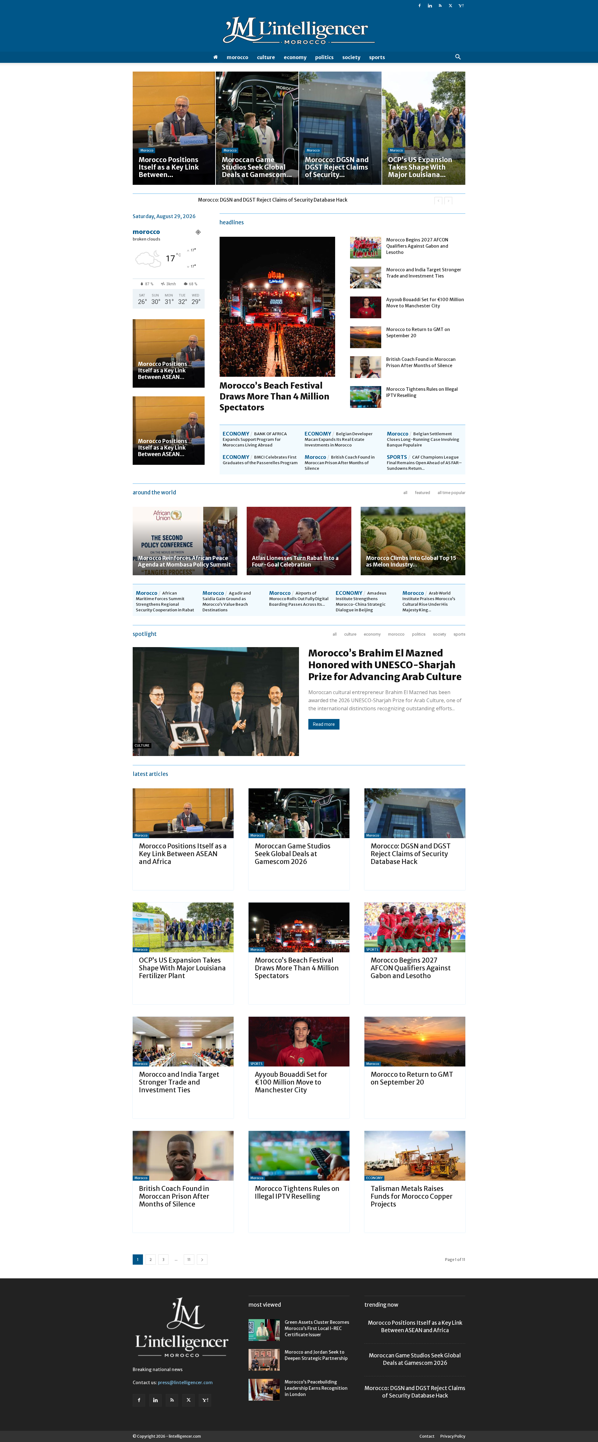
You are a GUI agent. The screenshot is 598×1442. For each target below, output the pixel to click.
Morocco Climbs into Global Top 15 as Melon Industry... (411, 561)
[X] (450, 5)
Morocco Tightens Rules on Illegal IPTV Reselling (297, 1192)
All (405, 492)
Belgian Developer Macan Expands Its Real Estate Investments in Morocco (339, 439)
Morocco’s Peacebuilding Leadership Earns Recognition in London (316, 1388)
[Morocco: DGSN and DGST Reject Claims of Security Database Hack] (414, 813)
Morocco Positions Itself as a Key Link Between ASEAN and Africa (183, 854)
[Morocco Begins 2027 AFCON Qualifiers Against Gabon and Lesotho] (365, 248)
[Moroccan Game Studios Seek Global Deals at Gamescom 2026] (299, 813)
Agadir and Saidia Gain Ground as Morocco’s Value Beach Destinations (226, 601)
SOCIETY (351, 57)
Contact (427, 1436)
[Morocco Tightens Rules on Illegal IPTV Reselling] (365, 397)
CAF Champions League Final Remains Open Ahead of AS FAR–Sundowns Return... (424, 463)
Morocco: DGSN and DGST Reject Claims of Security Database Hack (411, 854)
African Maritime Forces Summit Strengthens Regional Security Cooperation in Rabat (165, 601)
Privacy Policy (452, 1436)
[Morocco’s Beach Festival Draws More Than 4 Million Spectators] (299, 927)
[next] (448, 201)
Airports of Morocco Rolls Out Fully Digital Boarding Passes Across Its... (299, 598)
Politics (324, 57)
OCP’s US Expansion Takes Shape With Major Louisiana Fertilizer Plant (275, 200)
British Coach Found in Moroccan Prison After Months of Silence (340, 463)
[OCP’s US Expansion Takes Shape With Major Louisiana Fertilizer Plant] (183, 927)
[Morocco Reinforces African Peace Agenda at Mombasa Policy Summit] (185, 541)
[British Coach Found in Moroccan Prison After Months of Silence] (365, 367)
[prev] (438, 201)
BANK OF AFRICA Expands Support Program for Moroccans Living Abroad (255, 439)
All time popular (451, 492)
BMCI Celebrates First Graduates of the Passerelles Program (260, 460)
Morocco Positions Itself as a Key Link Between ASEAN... (162, 370)
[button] (457, 58)
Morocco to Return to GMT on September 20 (412, 1078)
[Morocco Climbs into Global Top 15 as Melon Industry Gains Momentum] (413, 541)
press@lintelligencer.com (185, 1382)
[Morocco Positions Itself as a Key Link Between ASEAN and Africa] (169, 353)
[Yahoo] (460, 5)
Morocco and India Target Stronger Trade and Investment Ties (179, 1082)
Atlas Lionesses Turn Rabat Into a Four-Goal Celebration (295, 561)
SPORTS (377, 57)
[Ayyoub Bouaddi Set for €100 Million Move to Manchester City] (365, 307)
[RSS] (440, 5)
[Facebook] (419, 5)
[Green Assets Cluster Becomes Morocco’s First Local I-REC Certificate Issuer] (264, 1330)
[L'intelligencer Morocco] (299, 32)
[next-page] (202, 1259)
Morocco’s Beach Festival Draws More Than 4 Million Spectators (275, 396)
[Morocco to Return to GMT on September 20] (365, 337)
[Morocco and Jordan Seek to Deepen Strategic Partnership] (264, 1360)
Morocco (237, 57)
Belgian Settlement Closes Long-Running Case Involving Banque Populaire (423, 439)
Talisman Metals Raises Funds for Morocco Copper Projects (412, 1196)
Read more (324, 724)
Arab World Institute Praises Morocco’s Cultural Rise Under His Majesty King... (428, 601)
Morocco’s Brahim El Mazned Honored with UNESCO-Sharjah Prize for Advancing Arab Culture (385, 665)
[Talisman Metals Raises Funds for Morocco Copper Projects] (414, 1156)
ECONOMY (295, 57)
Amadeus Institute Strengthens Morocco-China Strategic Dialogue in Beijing (361, 601)
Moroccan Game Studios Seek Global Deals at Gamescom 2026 (292, 854)
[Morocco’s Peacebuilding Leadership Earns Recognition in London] (264, 1390)
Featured (422, 492)
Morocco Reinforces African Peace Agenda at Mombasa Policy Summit (184, 561)
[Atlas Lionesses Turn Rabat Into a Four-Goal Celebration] (299, 541)
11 (189, 1259)
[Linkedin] (429, 5)
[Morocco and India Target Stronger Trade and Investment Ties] (365, 277)
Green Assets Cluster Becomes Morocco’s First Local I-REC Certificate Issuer (317, 1328)
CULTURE (266, 57)
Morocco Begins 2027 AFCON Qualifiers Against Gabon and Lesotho (417, 246)
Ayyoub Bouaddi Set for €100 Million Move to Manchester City (291, 1082)
